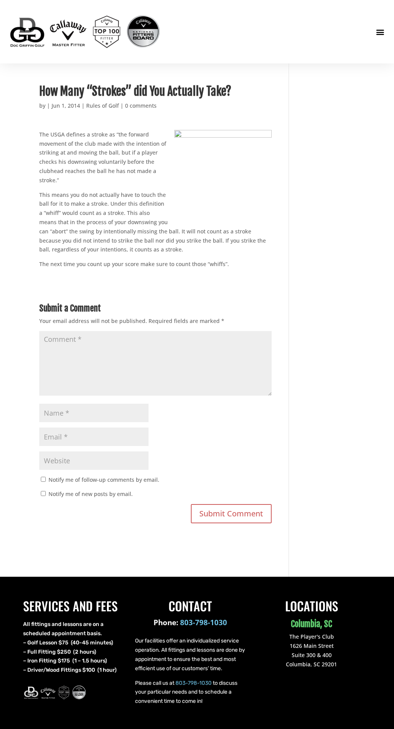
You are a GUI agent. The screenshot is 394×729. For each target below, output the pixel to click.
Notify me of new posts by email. (90, 494)
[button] (380, 31)
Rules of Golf (102, 105)
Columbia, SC (311, 624)
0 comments (141, 105)
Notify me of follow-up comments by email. (103, 479)
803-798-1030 (203, 622)
